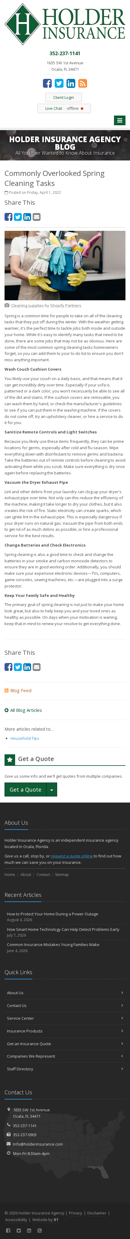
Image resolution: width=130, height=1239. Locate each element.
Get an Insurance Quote (29, 1043)
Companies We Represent (31, 1056)
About (26, 874)
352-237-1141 (25, 1125)
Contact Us (17, 1005)
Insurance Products (25, 1031)
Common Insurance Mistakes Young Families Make (53, 947)
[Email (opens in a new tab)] (37, 216)
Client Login (63, 97)
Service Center (20, 1018)
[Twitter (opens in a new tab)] (59, 83)
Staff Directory (20, 1069)
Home (10, 874)
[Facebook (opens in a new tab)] (47, 83)
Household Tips (25, 738)
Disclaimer (96, 1213)
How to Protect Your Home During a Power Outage (52, 917)
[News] (82, 83)
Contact (43, 874)
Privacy (75, 1213)
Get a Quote (25, 789)
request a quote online (72, 856)
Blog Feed (20, 690)
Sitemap (62, 874)
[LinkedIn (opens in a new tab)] (71, 83)
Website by (45, 1219)
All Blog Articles (26, 710)
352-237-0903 (25, 1134)
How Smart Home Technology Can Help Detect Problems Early (63, 932)
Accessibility (16, 1219)
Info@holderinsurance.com (38, 1144)
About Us (15, 992)
